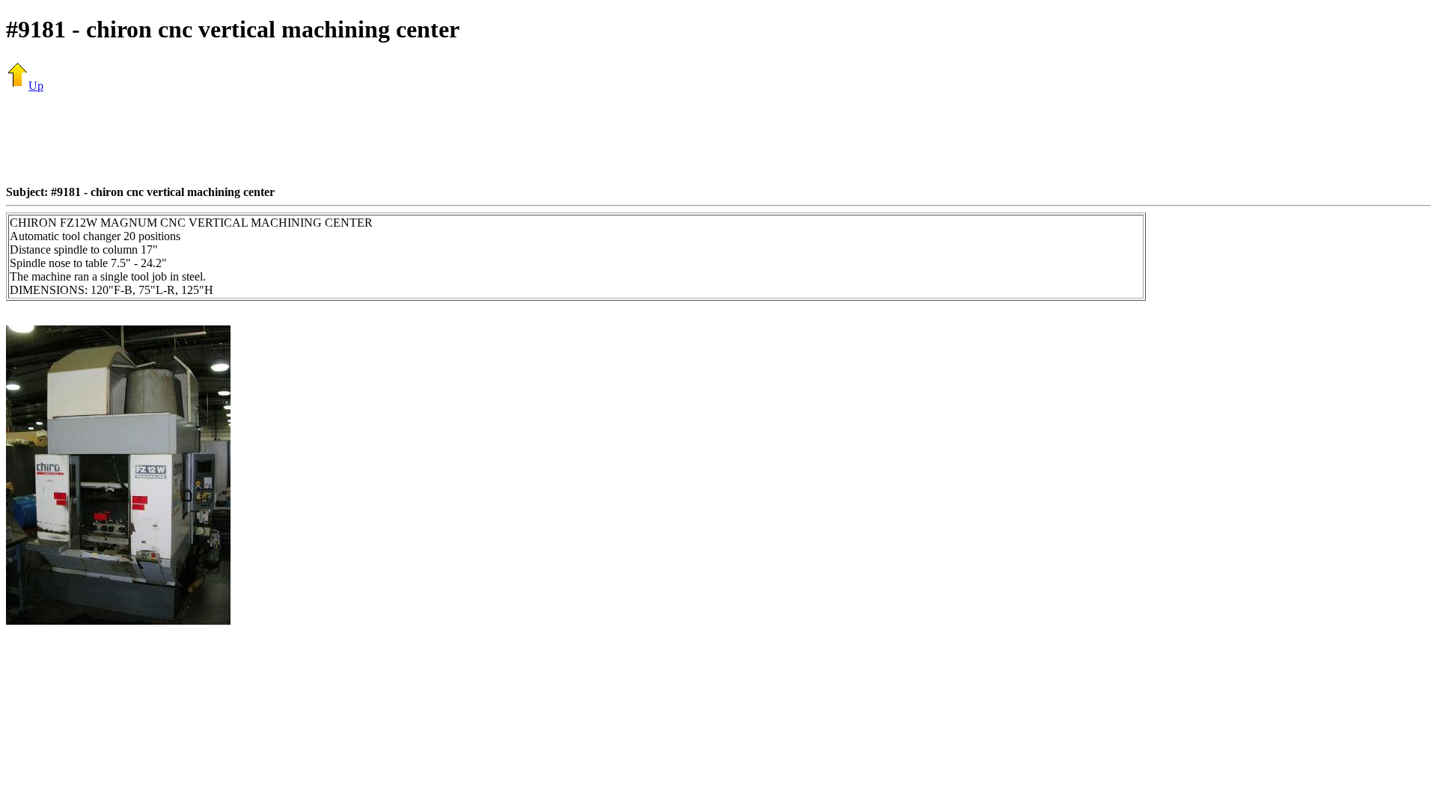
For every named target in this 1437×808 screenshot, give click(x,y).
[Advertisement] (718, 138)
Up (35, 85)
